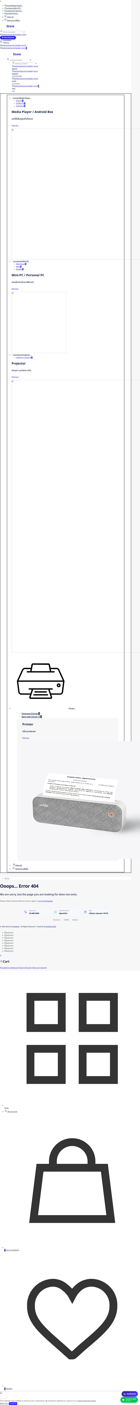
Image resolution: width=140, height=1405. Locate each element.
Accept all (13, 1403)
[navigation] (70, 961)
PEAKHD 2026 (51, 927)
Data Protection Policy (87, 1401)
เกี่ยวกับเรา (56, 920)
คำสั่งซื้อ (66, 920)
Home (6, 878)
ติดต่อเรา (75, 920)
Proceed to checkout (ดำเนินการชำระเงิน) (16, 967)
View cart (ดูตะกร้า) (39, 967)
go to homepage (46, 901)
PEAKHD (16, 927)
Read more (4, 1403)
